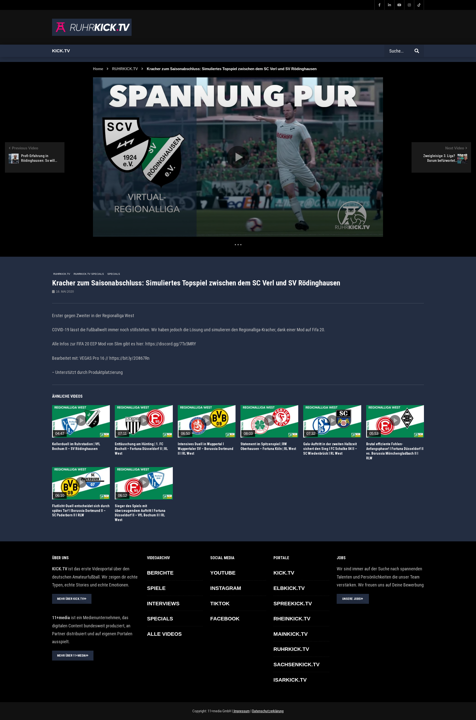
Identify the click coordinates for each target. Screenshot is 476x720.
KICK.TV (283, 573)
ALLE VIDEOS (164, 634)
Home (98, 69)
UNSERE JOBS (351, 599)
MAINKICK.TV (290, 634)
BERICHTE (160, 573)
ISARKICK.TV (290, 680)
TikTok (220, 603)
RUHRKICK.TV (125, 69)
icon (81, 420)
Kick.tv (61, 50)
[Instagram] (409, 5)
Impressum (241, 711)
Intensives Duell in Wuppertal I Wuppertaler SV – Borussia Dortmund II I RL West (205, 448)
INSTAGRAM (225, 588)
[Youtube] (399, 5)
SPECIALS (113, 274)
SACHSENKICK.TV (296, 664)
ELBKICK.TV (289, 588)
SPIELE (156, 588)
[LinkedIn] (389, 5)
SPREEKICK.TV (292, 603)
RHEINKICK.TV (291, 618)
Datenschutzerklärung (268, 711)
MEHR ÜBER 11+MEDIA (71, 655)
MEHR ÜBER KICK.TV (70, 599)
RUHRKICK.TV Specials (89, 274)
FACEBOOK (224, 618)
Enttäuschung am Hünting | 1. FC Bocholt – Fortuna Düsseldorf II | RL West (141, 448)
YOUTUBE (223, 573)
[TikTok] (419, 5)
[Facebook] (379, 5)
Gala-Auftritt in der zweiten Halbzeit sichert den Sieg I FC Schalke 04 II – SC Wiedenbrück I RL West (330, 448)
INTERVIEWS (163, 603)
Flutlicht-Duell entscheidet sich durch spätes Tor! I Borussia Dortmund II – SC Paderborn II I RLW (81, 510)
